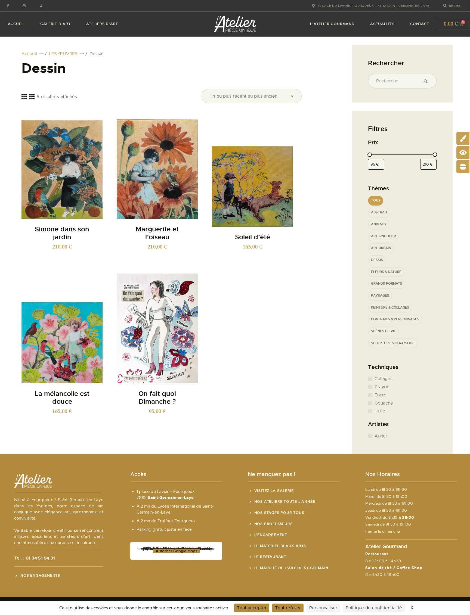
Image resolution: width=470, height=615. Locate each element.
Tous (376, 200)
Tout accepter (252, 608)
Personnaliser (323, 608)
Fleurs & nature (386, 272)
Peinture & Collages (390, 308)
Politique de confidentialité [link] (374, 608)
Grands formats (386, 284)
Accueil (29, 54)
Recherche (428, 81)
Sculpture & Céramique (393, 343)
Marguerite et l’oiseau (157, 233)
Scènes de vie (383, 331)
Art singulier (383, 236)
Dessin (377, 260)
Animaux (378, 224)
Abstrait (379, 212)
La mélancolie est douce (62, 398)
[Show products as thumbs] (24, 96)
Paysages (380, 296)
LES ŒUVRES (63, 54)
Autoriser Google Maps (176, 551)
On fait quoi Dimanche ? (157, 398)
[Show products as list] (32, 96)
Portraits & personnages (395, 319)
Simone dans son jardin (62, 233)
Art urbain (381, 248)
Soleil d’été (252, 237)
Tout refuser (288, 608)
